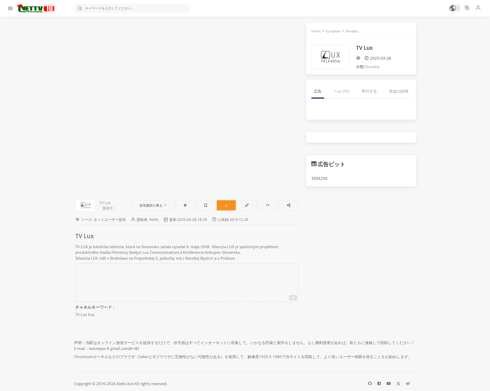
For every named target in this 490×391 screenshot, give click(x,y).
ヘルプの (341, 91)
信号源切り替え (151, 205)
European (333, 31)
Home (316, 31)
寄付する (369, 91)
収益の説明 (398, 91)
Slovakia (351, 31)
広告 (318, 91)
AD (293, 297)
